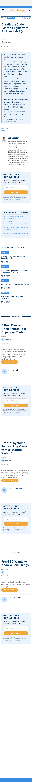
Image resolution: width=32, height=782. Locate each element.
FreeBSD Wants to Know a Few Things (15, 284)
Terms (9, 199)
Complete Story (8, 362)
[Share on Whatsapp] (30, 18)
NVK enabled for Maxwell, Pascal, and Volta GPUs (14, 297)
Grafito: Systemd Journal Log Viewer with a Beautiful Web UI (14, 271)
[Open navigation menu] (3, 10)
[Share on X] (25, 18)
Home (2, 17)
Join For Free (15, 192)
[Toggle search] (29, 10)
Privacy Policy (17, 199)
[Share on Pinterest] (27, 18)
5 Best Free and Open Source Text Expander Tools (13, 257)
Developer (11, 17)
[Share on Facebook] (22, 18)
